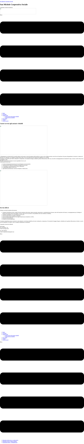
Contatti (4, 119)
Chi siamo (4, 114)
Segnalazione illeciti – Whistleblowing (9, 442)
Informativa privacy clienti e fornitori (9, 441)
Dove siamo (4, 118)
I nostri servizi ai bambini (10, 117)
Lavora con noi (5, 120)
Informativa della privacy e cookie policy (10, 440)
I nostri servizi (5, 115)
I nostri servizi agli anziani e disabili (12, 116)
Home (3, 113)
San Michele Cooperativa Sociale (6, 1)
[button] (42, 63)
